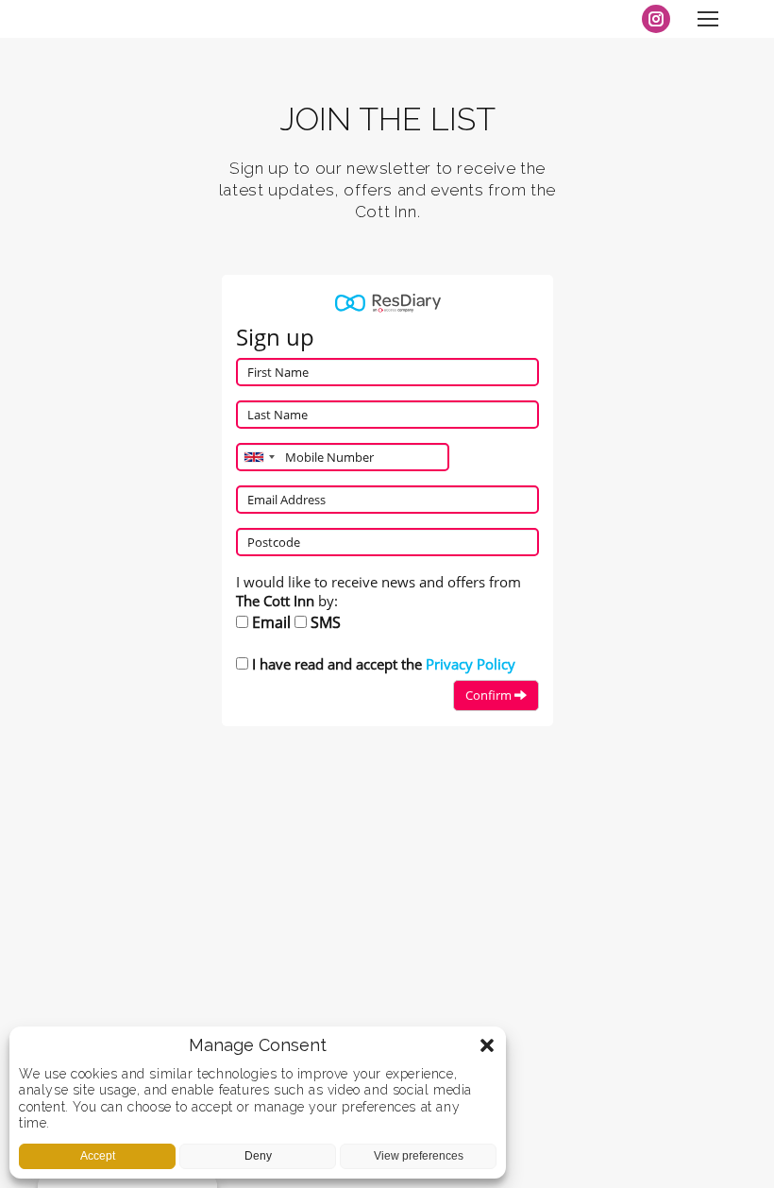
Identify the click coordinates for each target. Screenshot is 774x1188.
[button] (487, 1045)
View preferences (418, 1156)
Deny (258, 1156)
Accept (97, 1156)
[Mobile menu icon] (708, 19)
